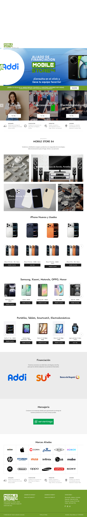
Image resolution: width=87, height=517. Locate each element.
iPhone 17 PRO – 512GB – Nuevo (73, 262)
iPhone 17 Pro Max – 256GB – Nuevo (32, 262)
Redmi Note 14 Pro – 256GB (58, 300)
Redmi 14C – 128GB (26, 299)
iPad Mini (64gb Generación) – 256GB (75, 338)
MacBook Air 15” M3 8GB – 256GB (10, 338)
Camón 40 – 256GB (42, 299)
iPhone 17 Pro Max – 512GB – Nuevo (12, 262)
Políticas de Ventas (43, 514)
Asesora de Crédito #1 (50, 497)
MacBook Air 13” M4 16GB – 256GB (26, 338)
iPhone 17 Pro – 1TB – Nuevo (52, 262)
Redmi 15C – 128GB (10, 299)
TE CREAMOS (80, 514)
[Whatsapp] (70, 507)
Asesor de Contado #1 (29, 497)
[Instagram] (67, 507)
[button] (1, 67)
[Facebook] (65, 506)
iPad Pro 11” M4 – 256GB (58, 338)
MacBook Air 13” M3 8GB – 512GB (42, 338)
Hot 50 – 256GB (75, 299)
